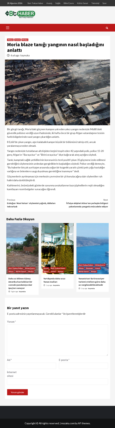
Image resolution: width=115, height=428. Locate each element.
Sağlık (57, 3)
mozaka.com (67, 423)
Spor (105, 3)
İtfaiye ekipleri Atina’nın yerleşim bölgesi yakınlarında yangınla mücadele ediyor (87, 203)
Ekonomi (89, 268)
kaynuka (25, 55)
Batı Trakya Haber (35, 3)
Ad (9, 359)
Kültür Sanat (82, 3)
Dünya (10, 40)
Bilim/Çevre (69, 3)
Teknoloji (95, 3)
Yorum (11, 321)
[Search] (107, 28)
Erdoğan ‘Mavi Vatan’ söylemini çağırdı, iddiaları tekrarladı (31, 203)
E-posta (64, 359)
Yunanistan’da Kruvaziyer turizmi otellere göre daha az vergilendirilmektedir (92, 281)
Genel (17, 40)
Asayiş (49, 3)
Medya (24, 40)
